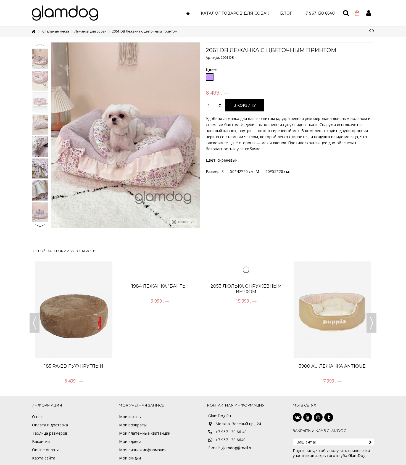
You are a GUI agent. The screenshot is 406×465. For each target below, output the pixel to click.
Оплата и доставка (50, 425)
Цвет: (212, 69)
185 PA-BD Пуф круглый (73, 366)
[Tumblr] (328, 417)
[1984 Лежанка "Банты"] (160, 309)
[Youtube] (307, 417)
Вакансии (41, 441)
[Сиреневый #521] (209, 77)
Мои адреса (130, 441)
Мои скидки (130, 458)
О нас (37, 416)
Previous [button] (40, 45)
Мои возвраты (133, 425)
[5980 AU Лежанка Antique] (332, 309)
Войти (368, 13)
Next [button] (40, 225)
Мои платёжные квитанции (144, 433)
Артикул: (213, 57)
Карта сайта (43, 458)
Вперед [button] (197, 135)
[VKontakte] (297, 417)
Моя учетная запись (141, 405)
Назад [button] (54, 135)
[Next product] (373, 30)
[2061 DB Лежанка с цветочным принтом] (40, 59)
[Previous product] (370, 30)
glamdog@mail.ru (236, 447)
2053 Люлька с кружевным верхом (246, 369)
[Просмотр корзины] (357, 13)
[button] (235, 13)
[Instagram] (318, 417)
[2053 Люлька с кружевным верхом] (246, 309)
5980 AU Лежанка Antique (332, 366)
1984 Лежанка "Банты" (159, 366)
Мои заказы (130, 416)
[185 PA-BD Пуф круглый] (73, 309)
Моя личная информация (143, 449)
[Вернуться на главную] (33, 31)
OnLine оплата (45, 449)
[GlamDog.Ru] (65, 12)
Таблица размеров (49, 433)
